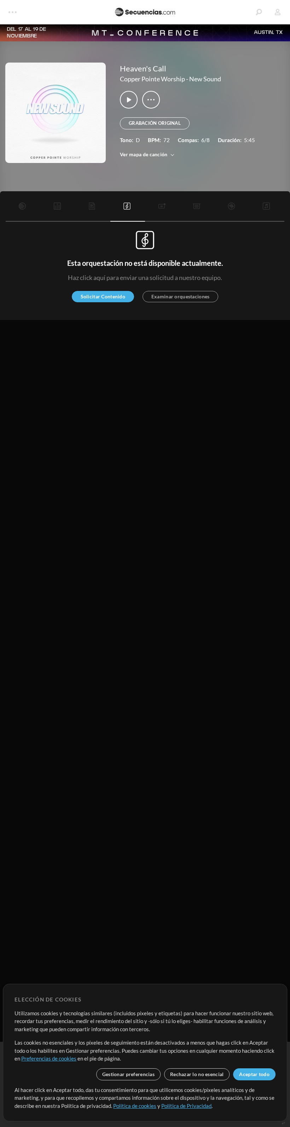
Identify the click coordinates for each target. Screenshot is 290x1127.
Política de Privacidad (186, 1106)
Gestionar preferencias (128, 1074)
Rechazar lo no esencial (197, 1074)
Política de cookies (134, 1106)
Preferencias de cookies (48, 1058)
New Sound (205, 79)
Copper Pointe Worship (152, 79)
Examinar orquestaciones (180, 296)
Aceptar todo (254, 1074)
